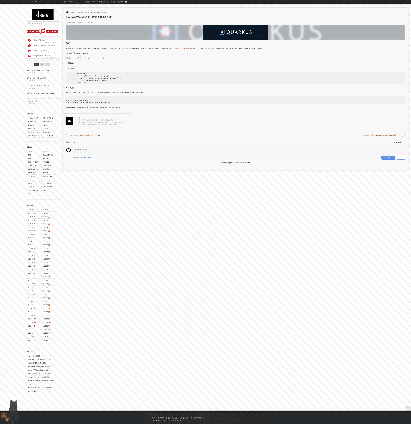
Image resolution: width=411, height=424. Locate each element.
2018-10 (30, 280)
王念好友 (45, 172)
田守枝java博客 (33, 169)
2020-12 (45, 238)
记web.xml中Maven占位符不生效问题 (40, 373)
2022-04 (45, 227)
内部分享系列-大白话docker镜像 (38, 370)
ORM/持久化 (47, 135)
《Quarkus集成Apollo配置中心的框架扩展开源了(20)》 (109, 122)
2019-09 (30, 262)
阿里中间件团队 (33, 162)
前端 (94, 2)
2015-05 (45, 340)
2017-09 (30, 301)
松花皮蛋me (46, 169)
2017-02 (45, 305)
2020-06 (45, 248)
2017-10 (45, 298)
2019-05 (45, 266)
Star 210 (49, 53)
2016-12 (30, 308)
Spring (45, 132)
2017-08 (45, 301)
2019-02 (30, 273)
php (83, 2)
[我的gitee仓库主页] (43, 34)
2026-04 (30, 213)
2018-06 (30, 287)
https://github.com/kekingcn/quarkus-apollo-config (88, 58)
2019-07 (45, 262)
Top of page (408, 408)
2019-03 (45, 269)
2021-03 (45, 234)
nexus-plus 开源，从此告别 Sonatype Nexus (40, 93)
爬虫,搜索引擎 (32, 135)
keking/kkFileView (39, 40)
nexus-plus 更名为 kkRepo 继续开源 (38, 86)
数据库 (88, 2)
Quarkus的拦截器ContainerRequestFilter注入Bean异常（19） (382, 135)
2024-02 (45, 217)
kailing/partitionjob (39, 45)
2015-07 (45, 336)
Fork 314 (55, 58)
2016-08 (30, 315)
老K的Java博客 (33, 190)
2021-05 (45, 231)
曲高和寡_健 (32, 172)
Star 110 (50, 45)
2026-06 (30, 209)
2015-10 (30, 333)
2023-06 (45, 224)
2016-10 (30, 312)
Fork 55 (56, 45)
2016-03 (45, 322)
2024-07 (30, 217)
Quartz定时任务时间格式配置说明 (38, 377)
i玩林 (29, 155)
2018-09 (45, 280)
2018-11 (45, 276)
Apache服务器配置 (34, 356)
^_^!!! (202, 418)
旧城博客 (31, 158)
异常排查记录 (47, 118)
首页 (65, 2)
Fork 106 (55, 53)
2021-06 (30, 231)
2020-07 (30, 248)
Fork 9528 (55, 42)
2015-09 (45, 333)
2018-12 (30, 276)
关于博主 (120, 2)
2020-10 (45, 241)
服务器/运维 (101, 2)
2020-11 (30, 241)
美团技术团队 (32, 165)
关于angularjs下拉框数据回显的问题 (39, 359)
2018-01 (30, 294)
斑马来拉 (31, 187)
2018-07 (45, 284)
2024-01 (30, 220)
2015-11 (45, 329)
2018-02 (45, 291)
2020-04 (45, 252)
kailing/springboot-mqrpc (41, 51)
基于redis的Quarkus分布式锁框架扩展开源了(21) (85, 135)
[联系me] (126, 2)
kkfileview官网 (47, 187)
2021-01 (30, 238)
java (78, 2)
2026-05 (45, 209)
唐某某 (45, 151)
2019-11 (30, 259)
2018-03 (30, 291)
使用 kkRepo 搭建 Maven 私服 (36, 78)
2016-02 (30, 326)
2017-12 (45, 294)
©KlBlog (167, 420)
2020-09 (30, 245)
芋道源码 (45, 158)
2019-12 (45, 255)
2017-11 (30, 298)
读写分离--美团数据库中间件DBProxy (39, 387)
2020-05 (30, 252)
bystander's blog (48, 176)
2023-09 (30, 224)
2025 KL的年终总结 (33, 101)
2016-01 (45, 326)
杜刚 (44, 190)
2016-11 (45, 308)
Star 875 (49, 58)
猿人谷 (30, 183)
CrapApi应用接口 (48, 155)
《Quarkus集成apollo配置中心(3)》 (188, 48)
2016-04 (30, 322)
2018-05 (45, 287)
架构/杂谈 (72, 2)
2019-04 (30, 269)
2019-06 (30, 266)
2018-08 (30, 284)
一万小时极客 (47, 183)
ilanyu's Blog (47, 165)
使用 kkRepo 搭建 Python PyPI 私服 (38, 70)
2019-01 (45, 273)
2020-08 (45, 245)
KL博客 (91, 122)
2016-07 (45, 315)
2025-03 (45, 213)
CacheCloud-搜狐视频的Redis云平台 (39, 366)
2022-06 (30, 227)
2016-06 (30, 319)
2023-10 (45, 220)
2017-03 (30, 305)
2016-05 (45, 319)
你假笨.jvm (31, 176)
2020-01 (30, 255)
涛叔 (29, 194)
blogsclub (46, 194)
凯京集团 (31, 151)
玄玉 (44, 180)
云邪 (29, 180)
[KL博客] (43, 14)
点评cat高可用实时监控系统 (37, 363)
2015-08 (30, 336)
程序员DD (46, 162)
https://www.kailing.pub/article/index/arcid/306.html (102, 124)
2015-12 (30, 329)
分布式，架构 (32, 118)
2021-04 (30, 234)
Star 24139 (48, 42)
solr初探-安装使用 (33, 391)
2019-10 (45, 259)
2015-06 (30, 340)
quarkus (75, 12)
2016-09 (45, 312)
